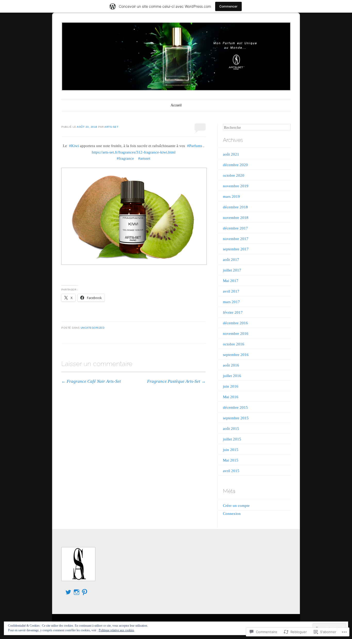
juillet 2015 (232, 439)
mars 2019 (231, 196)
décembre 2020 (235, 165)
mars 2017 (231, 302)
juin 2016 (230, 386)
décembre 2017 (235, 228)
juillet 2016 (232, 376)
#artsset (144, 158)
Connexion (232, 514)
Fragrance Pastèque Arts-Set (176, 381)
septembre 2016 (236, 355)
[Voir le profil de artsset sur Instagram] (76, 592)
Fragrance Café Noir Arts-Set (91, 381)
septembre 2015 (236, 418)
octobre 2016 (233, 344)
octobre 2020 (233, 175)
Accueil (176, 105)
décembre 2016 (235, 323)
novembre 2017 (235, 239)
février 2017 (233, 312)
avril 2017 (231, 291)
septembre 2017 (236, 249)
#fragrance (125, 158)
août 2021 (231, 154)
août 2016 (231, 365)
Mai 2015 (230, 460)
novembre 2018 (235, 218)
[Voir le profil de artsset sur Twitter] (68, 592)
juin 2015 (230, 450)
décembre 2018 (235, 207)
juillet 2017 (232, 270)
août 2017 (231, 260)
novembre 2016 (235, 333)
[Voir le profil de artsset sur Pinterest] (84, 592)
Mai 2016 (230, 397)
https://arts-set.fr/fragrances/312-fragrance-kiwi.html (133, 152)
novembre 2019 (235, 186)
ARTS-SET (111, 126)
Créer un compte (236, 506)
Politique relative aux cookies (116, 630)
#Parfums (194, 146)
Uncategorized (93, 327)
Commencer (228, 6)
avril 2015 (231, 471)
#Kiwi (74, 146)
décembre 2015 (235, 407)
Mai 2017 (230, 281)
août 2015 (231, 429)
